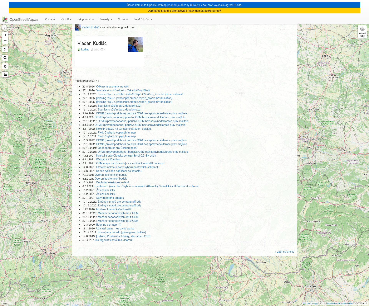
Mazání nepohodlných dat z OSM (118, 213)
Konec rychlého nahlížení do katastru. (119, 171)
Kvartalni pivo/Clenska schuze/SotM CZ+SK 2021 (126, 155)
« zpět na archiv (284, 251)
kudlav (85, 49)
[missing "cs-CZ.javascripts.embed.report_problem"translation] (134, 98)
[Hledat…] (5, 58)
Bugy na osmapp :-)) (108, 224)
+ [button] (5, 35)
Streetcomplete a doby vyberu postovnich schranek (127, 167)
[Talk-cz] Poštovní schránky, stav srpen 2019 (123, 236)
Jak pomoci (84, 19)
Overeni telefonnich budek (111, 175)
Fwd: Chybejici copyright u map (117, 132)
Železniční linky (105, 190)
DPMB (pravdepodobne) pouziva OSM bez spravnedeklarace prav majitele (141, 113)
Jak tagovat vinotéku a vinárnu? (114, 240)
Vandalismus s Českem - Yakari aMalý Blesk (123, 90)
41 (105, 49)
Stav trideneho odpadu (110, 198)
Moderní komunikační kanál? (113, 209)
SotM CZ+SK (142, 19)
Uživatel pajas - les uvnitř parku (115, 228)
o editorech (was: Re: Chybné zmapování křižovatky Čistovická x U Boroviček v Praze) (147, 186)
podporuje (173, 5)
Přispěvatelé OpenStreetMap (339, 303)
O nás (122, 19)
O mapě (50, 19)
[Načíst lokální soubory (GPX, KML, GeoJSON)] (5, 75)
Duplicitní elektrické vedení (112, 182)
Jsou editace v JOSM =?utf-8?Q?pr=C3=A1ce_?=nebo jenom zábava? (141, 94)
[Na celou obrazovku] (5, 49)
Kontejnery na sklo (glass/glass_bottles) (122, 232)
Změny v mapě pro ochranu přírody (119, 201)
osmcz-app (312, 303)
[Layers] (362, 31)
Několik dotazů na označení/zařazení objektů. (124, 128)
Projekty (105, 19)
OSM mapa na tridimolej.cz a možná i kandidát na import (130, 163)
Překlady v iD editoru (108, 159)
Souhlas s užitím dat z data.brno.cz (119, 105)
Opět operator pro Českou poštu (117, 148)
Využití (65, 19)
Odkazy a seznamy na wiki (112, 86)
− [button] (5, 40)
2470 (97, 49)
